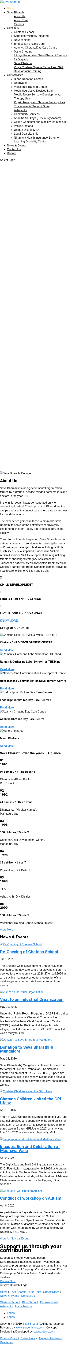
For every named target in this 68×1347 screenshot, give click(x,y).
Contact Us (14, 149)
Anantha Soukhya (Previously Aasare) (37, 118)
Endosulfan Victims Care (29, 43)
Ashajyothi (20, 110)
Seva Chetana (23, 63)
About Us (19, 16)
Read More (7, 650)
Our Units (13, 28)
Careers (19, 24)
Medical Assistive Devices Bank (33, 90)
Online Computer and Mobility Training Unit (40, 121)
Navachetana (22, 39)
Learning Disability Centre (30, 141)
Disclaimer (6, 1342)
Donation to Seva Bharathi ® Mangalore (27, 1049)
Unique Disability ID (26, 129)
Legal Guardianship (26, 133)
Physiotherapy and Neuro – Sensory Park (39, 102)
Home (10, 8)
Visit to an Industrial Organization (31, 999)
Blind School (30, 1302)
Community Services (27, 114)
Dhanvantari (21, 82)
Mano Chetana (23, 51)
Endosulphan (48, 1302)
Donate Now (8, 1281)
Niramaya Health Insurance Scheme (36, 137)
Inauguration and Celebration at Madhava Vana (30, 1148)
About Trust (21, 20)
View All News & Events (15, 1238)
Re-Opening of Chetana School (29, 951)
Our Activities (15, 74)
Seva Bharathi (16, 12)
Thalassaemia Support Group (32, 106)
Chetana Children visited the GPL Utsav (31, 1101)
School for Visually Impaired (31, 35)
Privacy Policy (9, 1338)
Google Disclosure (50, 1338)
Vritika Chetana (23, 125)
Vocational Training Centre (30, 86)
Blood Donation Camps (28, 79)
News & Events (16, 145)
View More (6, 929)
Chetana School (24, 32)
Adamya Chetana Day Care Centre (35, 47)
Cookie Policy (28, 1338)
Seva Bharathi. (31, 1323)
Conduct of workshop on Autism (30, 1198)
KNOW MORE (9, 620)
